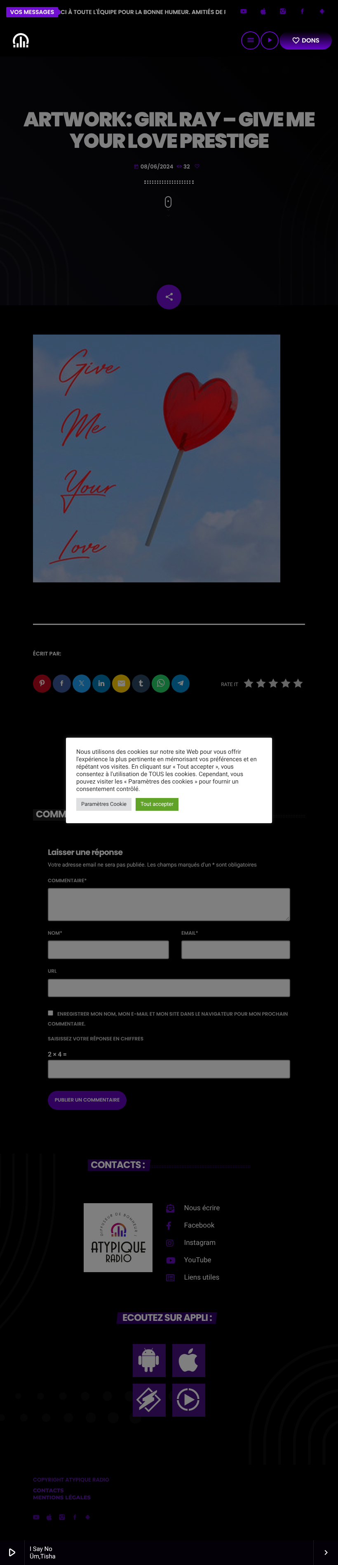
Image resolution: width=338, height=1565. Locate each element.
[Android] (322, 12)
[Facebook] (302, 12)
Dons (305, 40)
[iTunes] (263, 12)
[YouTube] (243, 12)
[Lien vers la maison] (20, 40)
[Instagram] (282, 12)
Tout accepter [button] (157, 804)
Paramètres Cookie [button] (104, 804)
